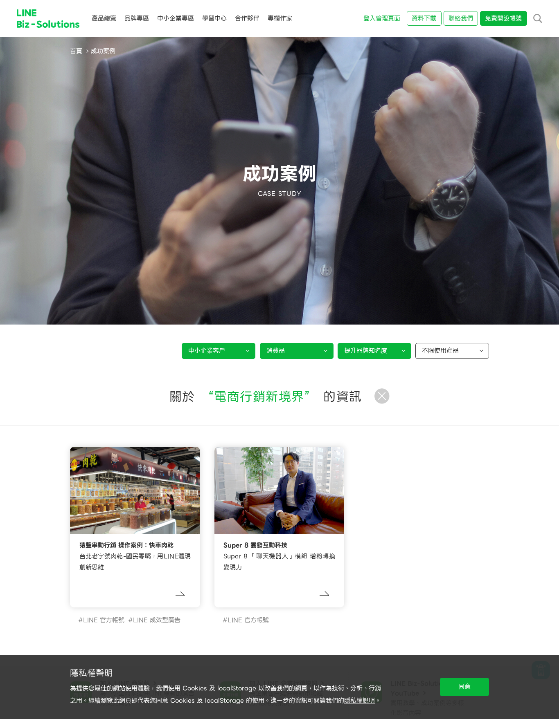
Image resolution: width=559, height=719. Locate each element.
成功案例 (103, 51)
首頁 (76, 51)
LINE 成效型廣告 (156, 620)
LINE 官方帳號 (103, 620)
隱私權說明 (359, 701)
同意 (464, 687)
